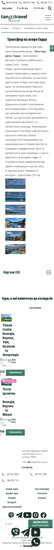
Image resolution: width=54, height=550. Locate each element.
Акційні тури (12, 493)
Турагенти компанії (11, 506)
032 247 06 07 (12, 2)
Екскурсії (12, 502)
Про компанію (42, 489)
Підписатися (40, 524)
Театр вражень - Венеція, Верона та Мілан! (9, 402)
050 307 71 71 (46, 2)
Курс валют (7, 8)
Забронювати (15, 372)
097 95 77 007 (29, 2)
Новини (12, 497)
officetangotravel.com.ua (34, 462)
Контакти (42, 493)
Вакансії (42, 497)
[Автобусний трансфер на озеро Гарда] (14, 18)
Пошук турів (12, 489)
